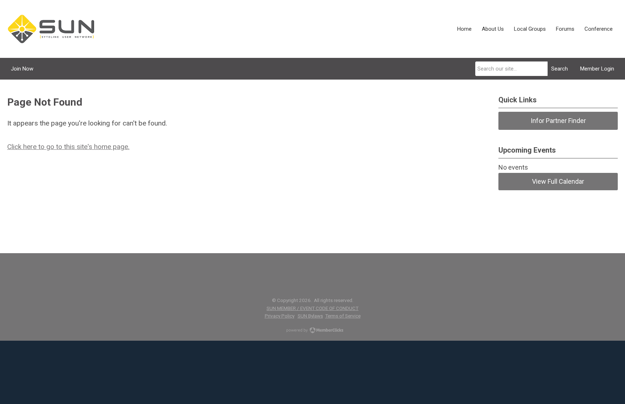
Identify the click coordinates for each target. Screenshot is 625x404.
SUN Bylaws (310, 316)
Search (559, 68)
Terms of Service (343, 316)
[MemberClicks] (51, 28)
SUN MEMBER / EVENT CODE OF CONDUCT (312, 308)
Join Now (22, 68)
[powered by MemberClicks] (312, 331)
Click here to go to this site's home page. (68, 147)
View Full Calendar (558, 181)
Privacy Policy (279, 316)
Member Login (597, 68)
